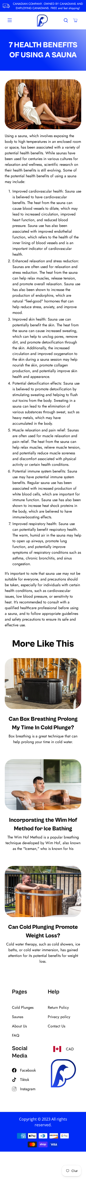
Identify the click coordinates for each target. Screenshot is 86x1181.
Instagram (27, 1089)
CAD (70, 1049)
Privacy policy (59, 1017)
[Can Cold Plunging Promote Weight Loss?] (43, 891)
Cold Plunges (22, 1007)
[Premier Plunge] (42, 21)
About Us (19, 1026)
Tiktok (24, 1079)
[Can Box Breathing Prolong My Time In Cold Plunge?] (43, 683)
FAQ (15, 1035)
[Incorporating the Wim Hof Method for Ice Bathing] (43, 784)
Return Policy (58, 1007)
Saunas (17, 1017)
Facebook (28, 1070)
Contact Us (56, 1026)
